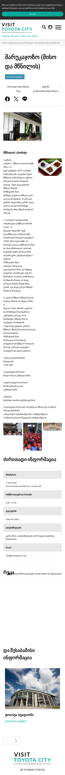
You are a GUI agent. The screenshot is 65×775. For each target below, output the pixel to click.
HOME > (5, 43)
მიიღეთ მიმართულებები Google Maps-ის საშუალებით (36, 574)
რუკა (18, 91)
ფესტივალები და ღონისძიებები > (21, 43)
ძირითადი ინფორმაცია (18, 86)
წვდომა (45, 86)
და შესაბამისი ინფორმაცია (45, 91)
